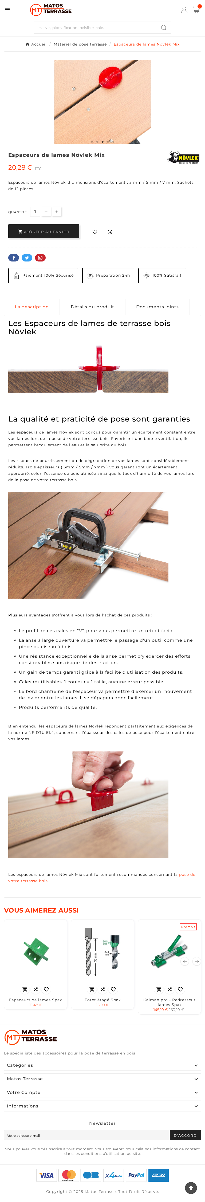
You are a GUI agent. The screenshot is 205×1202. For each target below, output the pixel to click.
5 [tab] (113, 142)
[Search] (164, 28)
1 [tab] (91, 142)
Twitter (27, 257)
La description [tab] (32, 306)
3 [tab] (102, 142)
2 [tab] (97, 142)
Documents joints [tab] (157, 306)
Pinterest (40, 257)
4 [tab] (108, 142)
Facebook (13, 257)
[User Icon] (184, 10)
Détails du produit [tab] (92, 306)
